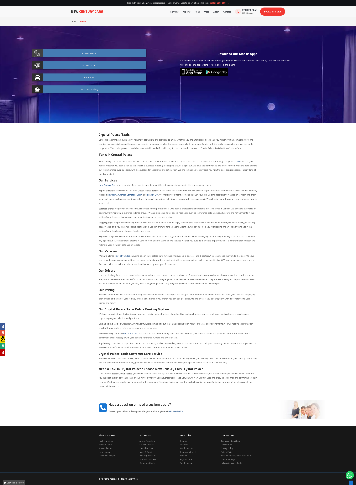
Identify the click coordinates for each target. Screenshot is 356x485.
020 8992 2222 (130, 333)
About (216, 11)
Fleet (197, 11)
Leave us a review (15, 482)
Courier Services (146, 444)
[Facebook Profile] (2, 326)
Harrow (183, 441)
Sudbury (183, 455)
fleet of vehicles (122, 255)
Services (174, 11)
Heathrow (112, 194)
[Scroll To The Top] (351, 483)
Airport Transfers (147, 441)
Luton (139, 194)
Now (89, 77)
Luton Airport (105, 452)
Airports (187, 11)
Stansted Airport (106, 448)
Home (73, 21)
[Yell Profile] (2, 339)
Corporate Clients (147, 463)
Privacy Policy (227, 448)
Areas (206, 11)
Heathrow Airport (106, 441)
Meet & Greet (145, 452)
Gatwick (122, 194)
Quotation (88, 65)
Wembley (184, 444)
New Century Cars (107, 185)
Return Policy (227, 452)
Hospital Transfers (147, 459)
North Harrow (186, 448)
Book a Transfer (272, 11)
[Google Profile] (2, 333)
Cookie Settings (228, 459)
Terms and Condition (230, 441)
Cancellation (226, 444)
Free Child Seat (146, 448)
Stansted (131, 194)
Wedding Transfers (147, 455)
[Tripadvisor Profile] (2, 346)
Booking (89, 89)
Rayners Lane (186, 459)
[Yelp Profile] (2, 352)
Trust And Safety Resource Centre (236, 455)
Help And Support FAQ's (231, 463)
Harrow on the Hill (188, 452)
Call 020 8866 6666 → (219, 3)
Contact (227, 11)
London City (152, 194)
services (238, 161)
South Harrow (186, 463)
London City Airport (107, 455)
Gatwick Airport (106, 444)
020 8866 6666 (176, 411)
